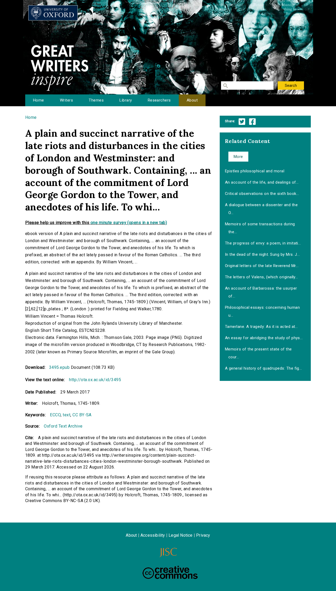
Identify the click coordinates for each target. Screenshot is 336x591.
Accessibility (152, 535)
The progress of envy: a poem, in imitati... (263, 243)
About (192, 100)
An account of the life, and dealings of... (262, 182)
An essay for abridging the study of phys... (264, 338)
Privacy (203, 535)
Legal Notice (180, 535)
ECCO (55, 414)
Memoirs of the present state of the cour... (258, 353)
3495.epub (59, 367)
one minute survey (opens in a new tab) (129, 222)
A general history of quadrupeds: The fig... (263, 368)
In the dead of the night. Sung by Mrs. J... (262, 254)
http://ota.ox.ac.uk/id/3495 (95, 379)
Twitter (242, 121)
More (238, 156)
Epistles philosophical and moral (254, 171)
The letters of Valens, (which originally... (261, 277)
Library (125, 100)
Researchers (159, 100)
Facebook (252, 121)
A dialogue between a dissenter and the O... (261, 209)
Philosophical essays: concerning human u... (262, 311)
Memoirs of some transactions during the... (260, 228)
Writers (66, 100)
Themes (96, 100)
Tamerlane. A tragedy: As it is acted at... (261, 326)
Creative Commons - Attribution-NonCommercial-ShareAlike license (170, 572)
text (66, 414)
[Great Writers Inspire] (53, 13)
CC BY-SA (82, 414)
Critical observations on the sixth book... (262, 193)
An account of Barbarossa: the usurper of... (261, 292)
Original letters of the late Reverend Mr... (262, 265)
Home (38, 100)
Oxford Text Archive (63, 426)
